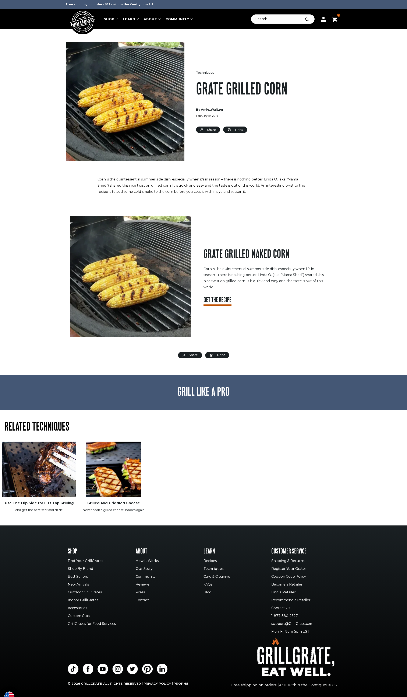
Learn (129, 19)
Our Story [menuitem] (144, 569)
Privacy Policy (157, 684)
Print (239, 130)
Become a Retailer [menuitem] (286, 584)
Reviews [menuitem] (142, 584)
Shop (109, 19)
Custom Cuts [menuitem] (79, 616)
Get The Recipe (217, 300)
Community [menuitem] (146, 577)
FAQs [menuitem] (208, 584)
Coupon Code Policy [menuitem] (288, 577)
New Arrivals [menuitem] (78, 584)
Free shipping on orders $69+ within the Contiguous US (109, 4)
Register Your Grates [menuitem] (288, 569)
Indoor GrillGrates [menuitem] (83, 600)
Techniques (205, 73)
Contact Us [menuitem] (280, 608)
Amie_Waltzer (212, 109)
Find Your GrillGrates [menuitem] (85, 561)
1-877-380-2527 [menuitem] (284, 616)
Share (211, 130)
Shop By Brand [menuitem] (80, 569)
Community (177, 19)
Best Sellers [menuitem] (78, 577)
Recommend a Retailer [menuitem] (291, 600)
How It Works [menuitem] (147, 561)
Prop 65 (181, 684)
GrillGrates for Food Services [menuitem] (92, 624)
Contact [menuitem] (142, 600)
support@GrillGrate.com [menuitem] (292, 624)
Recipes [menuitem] (210, 561)
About (150, 19)
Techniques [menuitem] (213, 569)
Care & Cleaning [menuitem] (217, 577)
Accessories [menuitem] (77, 608)
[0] (334, 19)
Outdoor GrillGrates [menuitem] (85, 592)
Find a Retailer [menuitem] (283, 592)
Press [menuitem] (140, 592)
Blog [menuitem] (208, 592)
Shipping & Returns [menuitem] (287, 561)
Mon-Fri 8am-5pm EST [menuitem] (290, 632)
